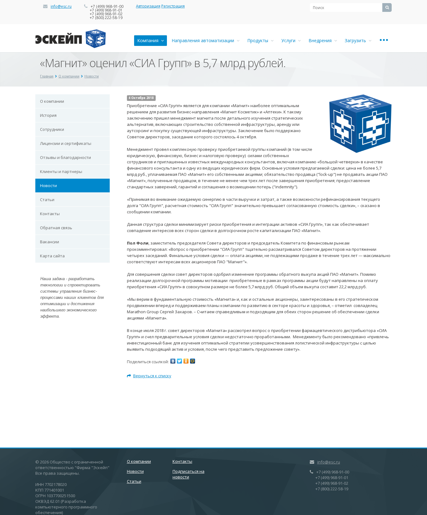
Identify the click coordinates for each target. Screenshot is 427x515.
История (48, 115)
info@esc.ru (61, 6)
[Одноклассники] (185, 361)
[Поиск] (387, 7)
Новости (91, 76)
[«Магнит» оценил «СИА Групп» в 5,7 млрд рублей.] (360, 97)
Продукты (259, 40)
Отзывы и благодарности (65, 157)
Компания (149, 40)
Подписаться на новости (188, 474)
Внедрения (321, 40)
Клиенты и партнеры (61, 171)
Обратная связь (56, 227)
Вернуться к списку (152, 376)
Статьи (47, 199)
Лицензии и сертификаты (65, 143)
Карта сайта (52, 256)
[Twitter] (179, 361)
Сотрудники (52, 129)
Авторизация (148, 6)
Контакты (50, 213)
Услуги (289, 40)
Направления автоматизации (204, 40)
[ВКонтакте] (172, 361)
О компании (68, 76)
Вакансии (49, 242)
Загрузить (357, 40)
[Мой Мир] (192, 361)
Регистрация (173, 6)
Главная (46, 76)
